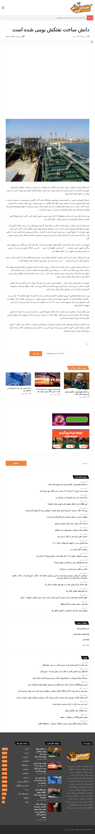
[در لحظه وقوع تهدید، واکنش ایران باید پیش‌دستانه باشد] (76, 380)
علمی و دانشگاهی (21, 785)
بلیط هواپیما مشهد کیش (81, 634)
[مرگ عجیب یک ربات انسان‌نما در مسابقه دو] (18, 379)
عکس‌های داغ (23, 794)
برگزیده (25, 757)
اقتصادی (25, 761)
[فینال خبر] (81, 7)
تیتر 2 (26, 753)
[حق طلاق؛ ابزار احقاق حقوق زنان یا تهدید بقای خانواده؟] (54, 792)
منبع (87, 344)
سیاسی (25, 769)
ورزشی (25, 777)
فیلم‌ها (26, 798)
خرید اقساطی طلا (83, 628)
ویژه (26, 802)
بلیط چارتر (85, 639)
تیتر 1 (26, 790)
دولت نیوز (86, 645)
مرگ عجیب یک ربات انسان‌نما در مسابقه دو (70, 18)
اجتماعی (25, 773)
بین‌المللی (24, 765)
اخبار (26, 749)
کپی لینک (36, 354)
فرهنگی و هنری (22, 781)
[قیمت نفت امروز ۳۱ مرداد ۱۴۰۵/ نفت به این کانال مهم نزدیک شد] (47, 379)
